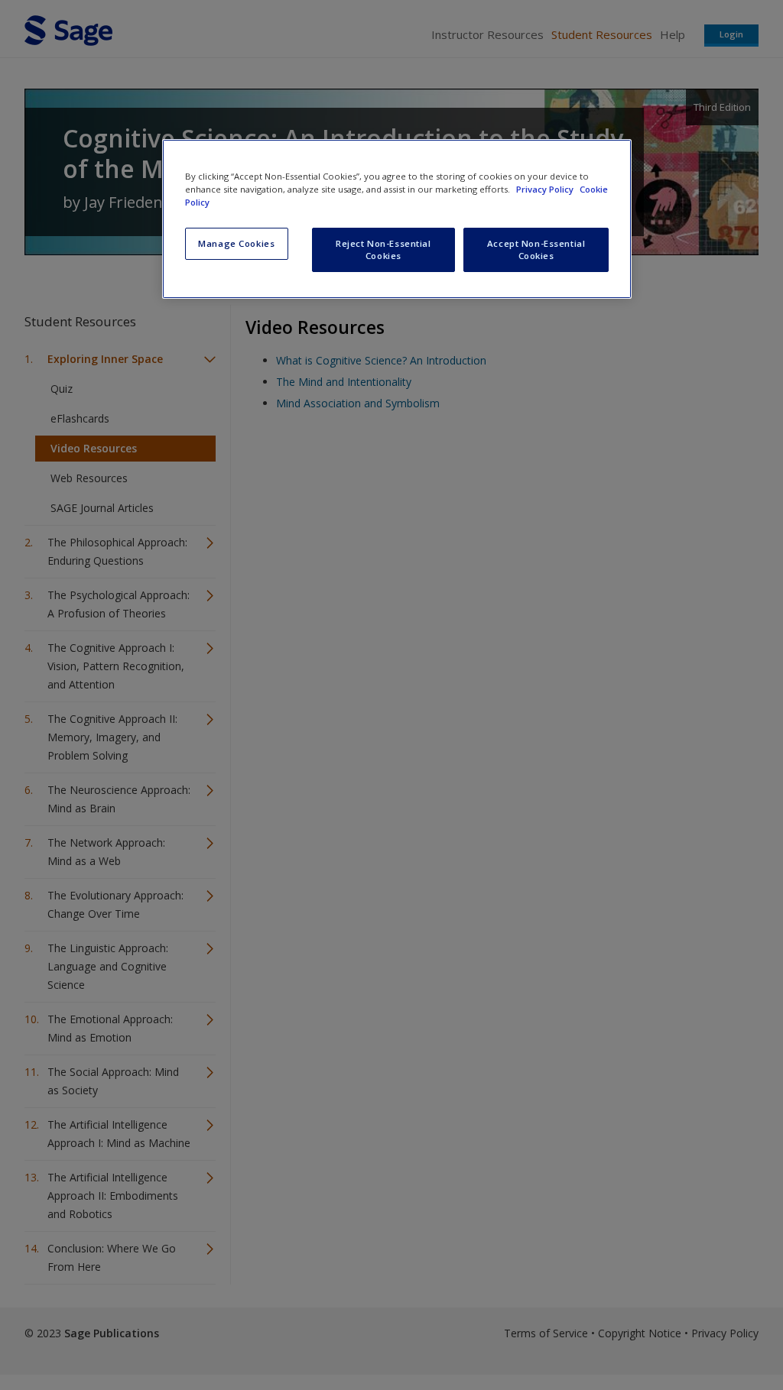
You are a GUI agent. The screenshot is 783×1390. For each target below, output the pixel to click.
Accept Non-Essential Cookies (536, 249)
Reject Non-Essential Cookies (383, 249)
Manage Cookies (236, 243)
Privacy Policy (546, 189)
